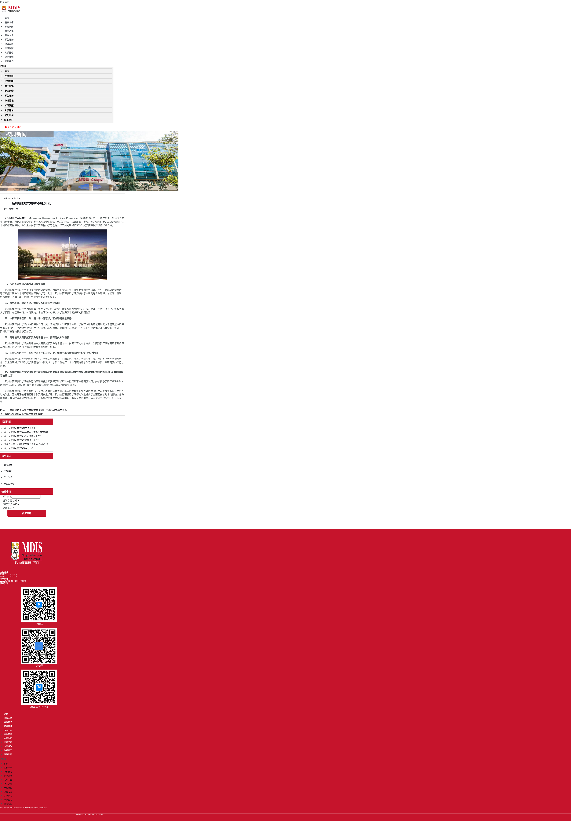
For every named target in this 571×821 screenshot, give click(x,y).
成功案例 (9, 57)
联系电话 (8, 508)
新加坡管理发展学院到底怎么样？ (20, 448)
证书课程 (8, 465)
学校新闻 (9, 26)
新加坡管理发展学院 (15, 218)
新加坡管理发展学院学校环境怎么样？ (22, 440)
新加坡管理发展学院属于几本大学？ (21, 428)
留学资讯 (9, 31)
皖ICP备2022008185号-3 (94, 814)
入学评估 (9, 52)
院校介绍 (9, 22)
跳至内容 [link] (5, 2)
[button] (56, 65)
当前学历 (7, 500)
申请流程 (9, 44)
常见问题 (9, 48)
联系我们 (9, 61)
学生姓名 (7, 496)
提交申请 (26, 513)
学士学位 (8, 477)
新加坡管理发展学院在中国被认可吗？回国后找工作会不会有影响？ (35, 432)
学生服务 (9, 39)
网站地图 (8, 754)
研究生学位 (9, 483)
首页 (7, 18)
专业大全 (9, 35)
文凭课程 (8, 471)
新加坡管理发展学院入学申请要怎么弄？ (23, 436)
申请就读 (7, 504)
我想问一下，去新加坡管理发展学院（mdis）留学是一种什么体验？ (35, 444)
